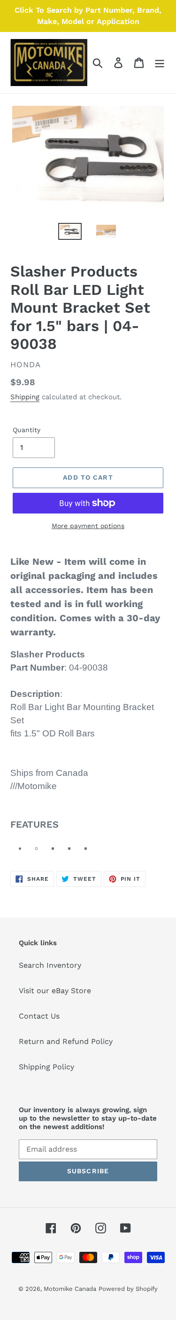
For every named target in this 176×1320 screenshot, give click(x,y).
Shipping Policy (46, 1066)
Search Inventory (50, 965)
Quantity (26, 430)
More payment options (88, 526)
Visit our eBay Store (55, 990)
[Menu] (159, 62)
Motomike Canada (70, 1288)
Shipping (24, 397)
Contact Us (39, 1016)
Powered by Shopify (128, 1288)
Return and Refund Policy (66, 1041)
